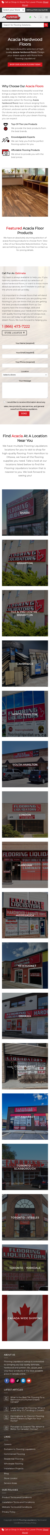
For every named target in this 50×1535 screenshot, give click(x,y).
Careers (7, 1444)
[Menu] (46, 17)
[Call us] (35, 17)
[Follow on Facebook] (6, 1380)
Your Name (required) (25, 343)
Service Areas (10, 1483)
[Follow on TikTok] (17, 1380)
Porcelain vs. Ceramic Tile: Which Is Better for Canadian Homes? (27, 1428)
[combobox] (23, 25)
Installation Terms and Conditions (18, 1502)
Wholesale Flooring (13, 1463)
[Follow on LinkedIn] (23, 1380)
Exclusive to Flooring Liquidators (19, 1449)
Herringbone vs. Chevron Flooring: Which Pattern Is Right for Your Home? (27, 1418)
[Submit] (46, 25)
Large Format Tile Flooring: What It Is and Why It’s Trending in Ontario (27, 1409)
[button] (13, 10)
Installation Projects (13, 1468)
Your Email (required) (25, 352)
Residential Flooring (13, 1459)
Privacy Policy (8, 1512)
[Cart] (41, 17)
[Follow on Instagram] (12, 1380)
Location (25, 371)
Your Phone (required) (25, 362)
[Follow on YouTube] (28, 1380)
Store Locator (10, 1478)
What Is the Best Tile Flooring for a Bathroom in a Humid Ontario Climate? (27, 1399)
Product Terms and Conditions (17, 1497)
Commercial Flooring (14, 1454)
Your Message (25, 381)
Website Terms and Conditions (17, 1507)
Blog (6, 1473)
